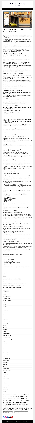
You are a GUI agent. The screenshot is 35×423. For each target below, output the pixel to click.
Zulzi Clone (4, 391)
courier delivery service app (7, 308)
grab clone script (21, 402)
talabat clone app (15, 409)
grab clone (6, 402)
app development (12, 394)
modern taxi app (7, 256)
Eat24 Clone (4, 314)
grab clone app (13, 402)
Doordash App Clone (6, 312)
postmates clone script (6, 409)
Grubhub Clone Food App (7, 335)
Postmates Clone (20, 408)
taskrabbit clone (20, 409)
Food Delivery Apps (6, 319)
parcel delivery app (14, 408)
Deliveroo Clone (5, 310)
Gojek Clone (4, 327)
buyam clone (5, 304)
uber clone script (6, 412)
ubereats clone (12, 412)
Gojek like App (5, 329)
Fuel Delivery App (5, 323)
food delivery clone (5, 398)
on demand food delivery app (22, 406)
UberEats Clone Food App (7, 380)
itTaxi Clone (17, 56)
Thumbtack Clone (5, 374)
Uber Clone (4, 273)
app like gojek (19, 394)
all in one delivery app (6, 394)
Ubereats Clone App (16, 412)
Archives (4, 290)
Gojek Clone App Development (17, 400)
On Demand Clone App (17, 4)
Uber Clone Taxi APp (6, 378)
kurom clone (5, 345)
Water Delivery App (6, 385)
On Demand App (5, 272)
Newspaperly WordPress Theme (24, 421)
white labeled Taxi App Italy (15, 190)
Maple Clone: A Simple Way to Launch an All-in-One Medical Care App (13, 285)
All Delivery (4, 294)
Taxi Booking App (5, 372)
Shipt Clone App (5, 362)
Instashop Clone (5, 343)
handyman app (21, 404)
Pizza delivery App (5, 354)
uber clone (18, 411)
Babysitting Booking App (6, 298)
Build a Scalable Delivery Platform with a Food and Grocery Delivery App (14, 283)
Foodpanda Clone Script (6, 321)
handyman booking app (6, 337)
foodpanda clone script (16, 398)
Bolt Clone (4, 302)
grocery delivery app (7, 404)
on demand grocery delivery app (7, 408)
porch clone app (5, 356)
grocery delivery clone (15, 404)
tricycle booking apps (6, 376)
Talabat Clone (5, 364)
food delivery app (23, 396)
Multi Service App (6, 405)
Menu (31, 8)
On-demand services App (19, 405)
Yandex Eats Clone (5, 387)
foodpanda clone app (10, 398)
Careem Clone (5, 306)
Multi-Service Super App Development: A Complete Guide (12, 287)
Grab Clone (4, 276)
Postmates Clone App (28, 408)
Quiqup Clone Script (6, 360)
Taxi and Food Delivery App (7, 370)
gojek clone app (7, 400)
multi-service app (25, 404)
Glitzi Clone (4, 325)
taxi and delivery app (6, 368)
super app (10, 409)
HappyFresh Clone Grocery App (8, 339)
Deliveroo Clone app (6, 396)
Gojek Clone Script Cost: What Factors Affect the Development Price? (13, 281)
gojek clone (23, 398)
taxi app (4, 411)
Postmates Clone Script (6, 358)
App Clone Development (6, 296)
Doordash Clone (15, 396)
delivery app (11, 396)
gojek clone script (26, 400)
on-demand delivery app (12, 405)
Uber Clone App (24, 411)
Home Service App (5, 341)
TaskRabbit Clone (5, 366)
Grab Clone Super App (6, 333)
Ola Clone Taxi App (6, 352)
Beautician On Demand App (7, 300)
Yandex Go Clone (5, 389)
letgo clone (4, 347)
